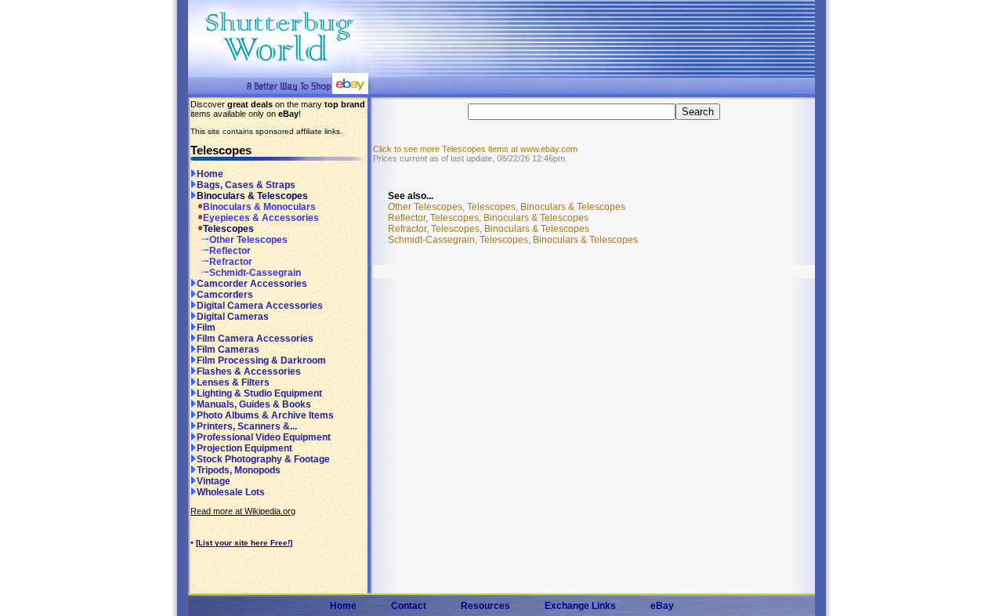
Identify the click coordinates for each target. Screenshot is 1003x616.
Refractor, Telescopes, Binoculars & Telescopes (488, 228)
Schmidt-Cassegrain (255, 272)
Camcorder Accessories (252, 283)
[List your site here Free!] (244, 542)
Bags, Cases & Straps (246, 184)
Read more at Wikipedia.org (242, 511)
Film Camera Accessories (255, 338)
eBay (662, 605)
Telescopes (228, 228)
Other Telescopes (248, 239)
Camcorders (225, 294)
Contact (408, 605)
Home (210, 173)
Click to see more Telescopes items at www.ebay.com (475, 149)
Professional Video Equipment (264, 437)
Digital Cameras (233, 316)
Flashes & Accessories (249, 371)
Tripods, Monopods (239, 470)
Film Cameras (228, 349)
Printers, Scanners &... (247, 426)
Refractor (230, 261)
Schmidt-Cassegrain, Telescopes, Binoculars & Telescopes (513, 239)
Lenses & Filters (233, 382)
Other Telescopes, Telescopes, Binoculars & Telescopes (506, 206)
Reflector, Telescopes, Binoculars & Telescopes (488, 217)
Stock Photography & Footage (263, 459)
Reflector (230, 250)
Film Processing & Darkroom (261, 360)
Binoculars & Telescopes (252, 195)
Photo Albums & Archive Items (265, 415)
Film (206, 327)
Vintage (213, 481)
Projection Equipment (244, 448)
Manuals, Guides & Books (254, 404)
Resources (485, 605)
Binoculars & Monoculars (259, 206)
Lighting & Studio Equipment (259, 393)
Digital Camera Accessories (260, 305)
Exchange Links (580, 605)
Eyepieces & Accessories (261, 217)
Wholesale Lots (231, 492)
